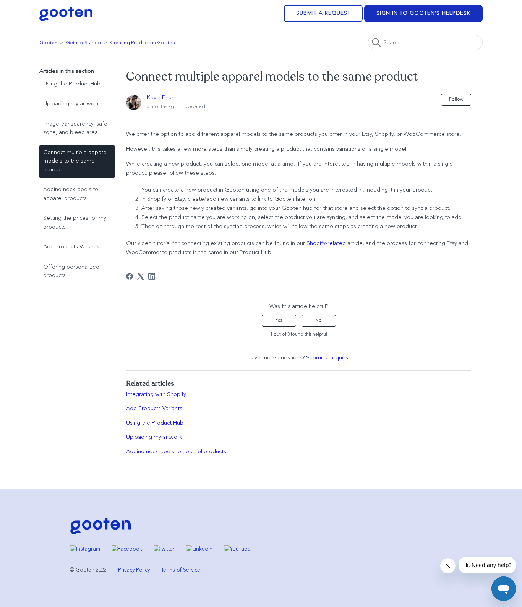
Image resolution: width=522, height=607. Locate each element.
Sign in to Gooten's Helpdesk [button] (423, 13)
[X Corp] (140, 276)
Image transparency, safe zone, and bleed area (75, 128)
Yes (279, 320)
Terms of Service (180, 570)
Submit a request (323, 13)
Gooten (48, 42)
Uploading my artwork (71, 104)
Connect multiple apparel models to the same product (75, 161)
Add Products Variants (71, 247)
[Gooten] (100, 533)
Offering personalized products (71, 271)
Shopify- (316, 243)
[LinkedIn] (151, 276)
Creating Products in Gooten (142, 42)
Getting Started (83, 42)
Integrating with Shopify (156, 395)
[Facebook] (129, 276)
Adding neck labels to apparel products (70, 194)
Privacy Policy (134, 570)
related (336, 243)
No (318, 320)
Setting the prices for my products (74, 223)
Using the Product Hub (72, 84)
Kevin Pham (162, 98)
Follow (456, 99)
